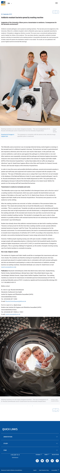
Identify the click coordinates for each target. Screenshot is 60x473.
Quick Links (10, 429)
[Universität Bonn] (3, 3)
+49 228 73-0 (15, 455)
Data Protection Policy (44, 470)
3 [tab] (32, 406)
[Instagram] (37, 461)
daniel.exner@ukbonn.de (8, 267)
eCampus (38, 454)
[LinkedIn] (52, 461)
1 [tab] (27, 406)
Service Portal (55, 454)
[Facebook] (57, 461)
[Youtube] (47, 461)
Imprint (34, 470)
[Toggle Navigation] (56, 3)
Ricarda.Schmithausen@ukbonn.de (15, 301)
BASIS (46, 454)
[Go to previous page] (54, 12)
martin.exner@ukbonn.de (12, 314)
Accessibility (54, 470)
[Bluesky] (42, 461)
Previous (3, 360)
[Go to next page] (57, 12)
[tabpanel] (30, 361)
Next (57, 360)
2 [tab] (30, 406)
